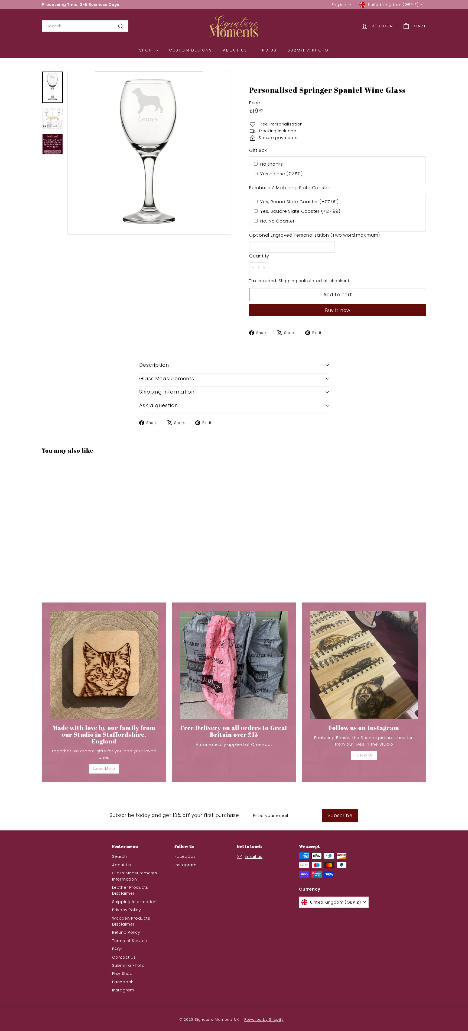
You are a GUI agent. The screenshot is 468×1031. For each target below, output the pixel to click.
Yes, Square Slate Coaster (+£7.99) (300, 211)
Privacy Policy (126, 910)
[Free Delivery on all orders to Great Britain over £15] (234, 665)
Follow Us (364, 755)
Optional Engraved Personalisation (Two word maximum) (314, 235)
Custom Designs (190, 50)
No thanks (271, 164)
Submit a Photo (308, 50)
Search (119, 856)
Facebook (122, 982)
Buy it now (338, 310)
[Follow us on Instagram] (364, 665)
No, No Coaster (277, 221)
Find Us (267, 50)
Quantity (259, 256)
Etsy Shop (122, 973)
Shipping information (166, 391)
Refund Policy (126, 932)
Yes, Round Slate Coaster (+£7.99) (299, 202)
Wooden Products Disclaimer (131, 921)
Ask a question (158, 405)
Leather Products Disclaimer (130, 890)
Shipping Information (134, 901)
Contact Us (124, 957)
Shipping (288, 280)
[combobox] (85, 26)
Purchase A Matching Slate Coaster (289, 188)
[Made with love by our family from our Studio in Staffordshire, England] (104, 665)
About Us (235, 50)
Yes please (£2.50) (281, 174)
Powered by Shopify (264, 1019)
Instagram (123, 990)
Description (154, 365)
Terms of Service (129, 940)
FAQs (117, 949)
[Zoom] (149, 152)
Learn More (104, 768)
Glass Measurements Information (134, 876)
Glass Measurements (166, 378)
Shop (146, 50)
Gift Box (258, 150)
